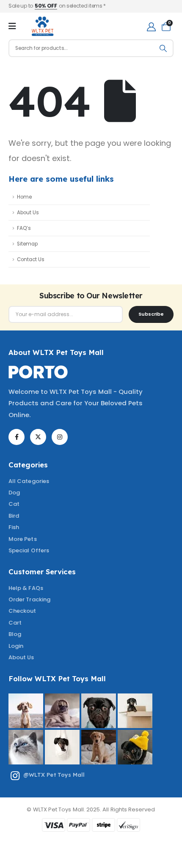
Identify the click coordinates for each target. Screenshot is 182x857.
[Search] (163, 48)
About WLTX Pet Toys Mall (56, 352)
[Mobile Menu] (12, 26)
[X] (38, 437)
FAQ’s (24, 228)
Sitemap (27, 243)
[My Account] (151, 26)
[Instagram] (60, 437)
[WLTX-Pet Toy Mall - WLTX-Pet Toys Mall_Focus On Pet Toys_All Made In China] (42, 26)
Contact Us (30, 259)
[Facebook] (16, 437)
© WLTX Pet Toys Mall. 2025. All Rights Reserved (91, 809)
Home (24, 197)
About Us (28, 212)
